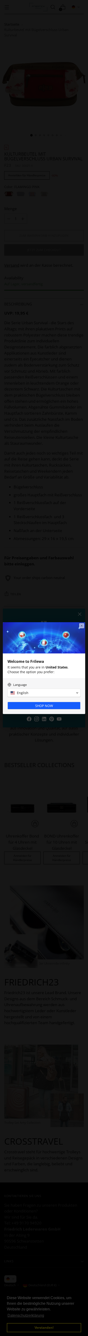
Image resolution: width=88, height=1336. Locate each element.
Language (20, 685)
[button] (44, 693)
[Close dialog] (81, 625)
